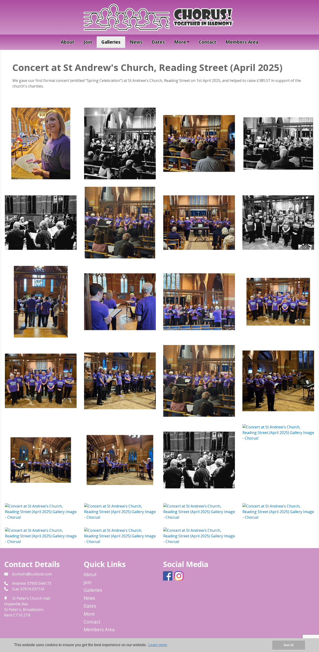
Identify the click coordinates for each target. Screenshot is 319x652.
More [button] (180, 42)
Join (88, 42)
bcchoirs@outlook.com (32, 574)
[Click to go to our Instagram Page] (179, 575)
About (67, 42)
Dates (158, 42)
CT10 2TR (21, 615)
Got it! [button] (289, 645)
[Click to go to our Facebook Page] (168, 575)
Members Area (242, 42)
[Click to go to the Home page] (159, 16)
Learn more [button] (157, 645)
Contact (207, 42)
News (136, 42)
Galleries (111, 42)
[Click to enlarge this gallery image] (41, 143)
